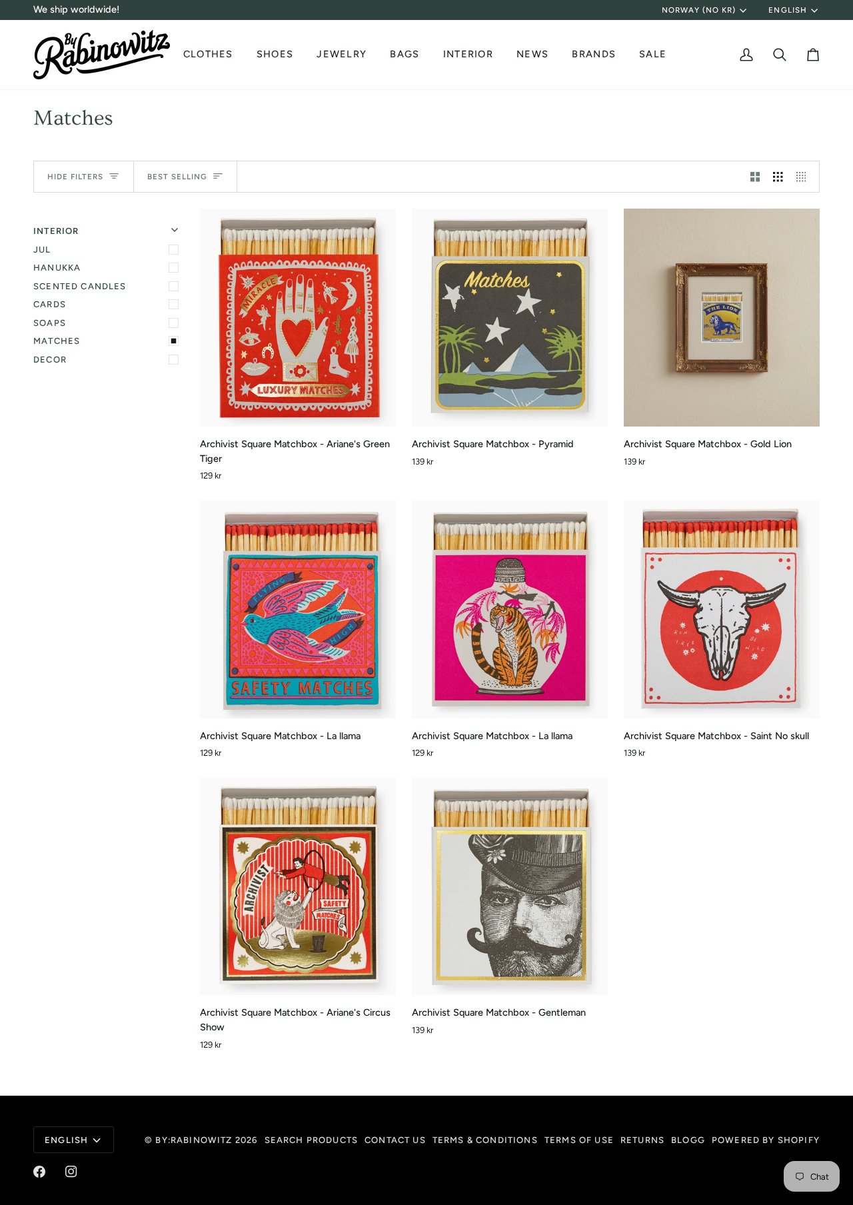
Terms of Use (579, 1140)
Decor (50, 360)
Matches (56, 341)
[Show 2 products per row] (755, 176)
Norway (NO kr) (699, 10)
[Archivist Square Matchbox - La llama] (298, 609)
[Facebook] (39, 1172)
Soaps (49, 323)
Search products (312, 1140)
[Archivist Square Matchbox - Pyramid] (510, 318)
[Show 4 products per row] (805, 176)
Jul (42, 250)
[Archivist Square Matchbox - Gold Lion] (722, 318)
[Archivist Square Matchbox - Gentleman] (510, 887)
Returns (642, 1140)
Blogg (688, 1140)
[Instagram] (71, 1172)
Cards (49, 304)
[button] (210, 54)
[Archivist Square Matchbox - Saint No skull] (722, 609)
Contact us (395, 1140)
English (787, 10)
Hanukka (57, 268)
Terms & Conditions (485, 1140)
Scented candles (80, 286)
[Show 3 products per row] (778, 176)
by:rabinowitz (193, 1140)
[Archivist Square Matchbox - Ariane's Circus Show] (298, 887)
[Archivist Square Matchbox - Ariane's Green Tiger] (298, 318)
